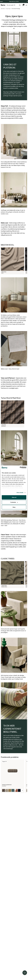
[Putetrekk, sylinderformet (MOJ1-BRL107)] (12, 790)
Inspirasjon (8, 8)
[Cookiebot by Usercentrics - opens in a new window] (20, 468)
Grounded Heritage (16, 8)
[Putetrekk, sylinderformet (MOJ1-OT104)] (6, 790)
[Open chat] (24, 972)
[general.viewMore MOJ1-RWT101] (22, 790)
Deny (14, 507)
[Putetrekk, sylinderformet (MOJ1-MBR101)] (9, 790)
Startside (3, 8)
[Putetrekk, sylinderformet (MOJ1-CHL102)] (16, 790)
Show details (20, 492)
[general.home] (3, 5)
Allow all (14, 497)
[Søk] (20, 5)
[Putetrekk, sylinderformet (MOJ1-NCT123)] (19, 790)
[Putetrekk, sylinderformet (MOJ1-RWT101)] (3, 790)
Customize (13, 502)
